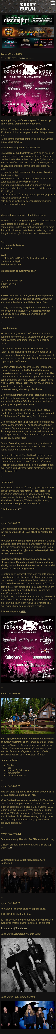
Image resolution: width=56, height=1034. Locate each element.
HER (19, 509)
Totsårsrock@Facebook (14, 928)
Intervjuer (21, 58)
